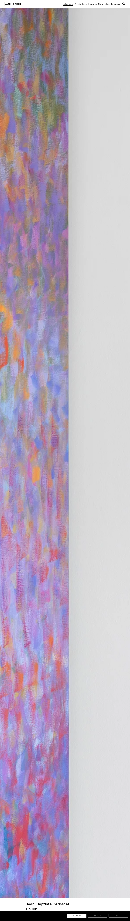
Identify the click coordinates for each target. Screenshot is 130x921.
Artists (78, 4)
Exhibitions (68, 4)
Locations (115, 4)
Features (92, 4)
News (100, 4)
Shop (107, 4)
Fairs (84, 4)
